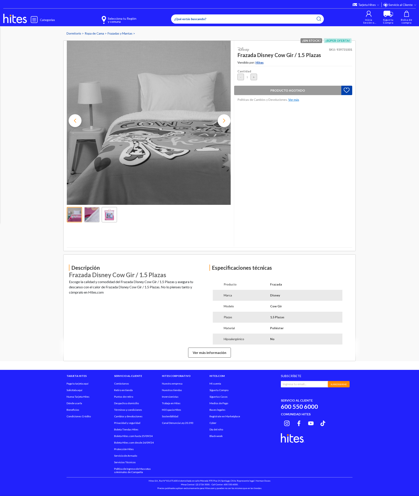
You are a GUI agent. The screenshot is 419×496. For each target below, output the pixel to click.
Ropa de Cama (95, 33)
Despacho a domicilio (126, 403)
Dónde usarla (74, 403)
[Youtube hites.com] (311, 422)
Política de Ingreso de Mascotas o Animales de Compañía (132, 470)
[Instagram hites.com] (287, 422)
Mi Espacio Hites (171, 409)
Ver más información (209, 352)
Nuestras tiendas (172, 390)
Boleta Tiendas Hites (126, 429)
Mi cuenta (215, 383)
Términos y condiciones (128, 409)
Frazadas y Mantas (120, 33)
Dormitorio (74, 33)
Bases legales (217, 409)
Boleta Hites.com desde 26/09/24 (134, 442)
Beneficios (73, 409)
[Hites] (15, 18)
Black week (216, 436)
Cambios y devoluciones (128, 416)
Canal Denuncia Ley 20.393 (177, 423)
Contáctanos (121, 383)
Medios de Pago (219, 403)
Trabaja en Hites (171, 403)
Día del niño (216, 429)
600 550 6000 (299, 406)
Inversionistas (170, 396)
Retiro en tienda (123, 390)
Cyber (213, 423)
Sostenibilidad (170, 416)
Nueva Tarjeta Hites (78, 396)
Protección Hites (124, 449)
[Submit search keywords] (319, 19)
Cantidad (244, 71)
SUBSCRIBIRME (339, 384)
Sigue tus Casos (219, 396)
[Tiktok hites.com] (323, 422)
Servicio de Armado (125, 455)
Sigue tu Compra (219, 390)
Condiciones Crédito (79, 416)
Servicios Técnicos (125, 462)
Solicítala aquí (74, 390)
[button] (369, 17)
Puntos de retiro (123, 396)
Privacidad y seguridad (127, 423)
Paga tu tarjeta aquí (77, 383)
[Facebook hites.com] (299, 422)
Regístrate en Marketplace (225, 416)
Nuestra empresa (172, 383)
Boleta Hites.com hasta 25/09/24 (133, 436)
